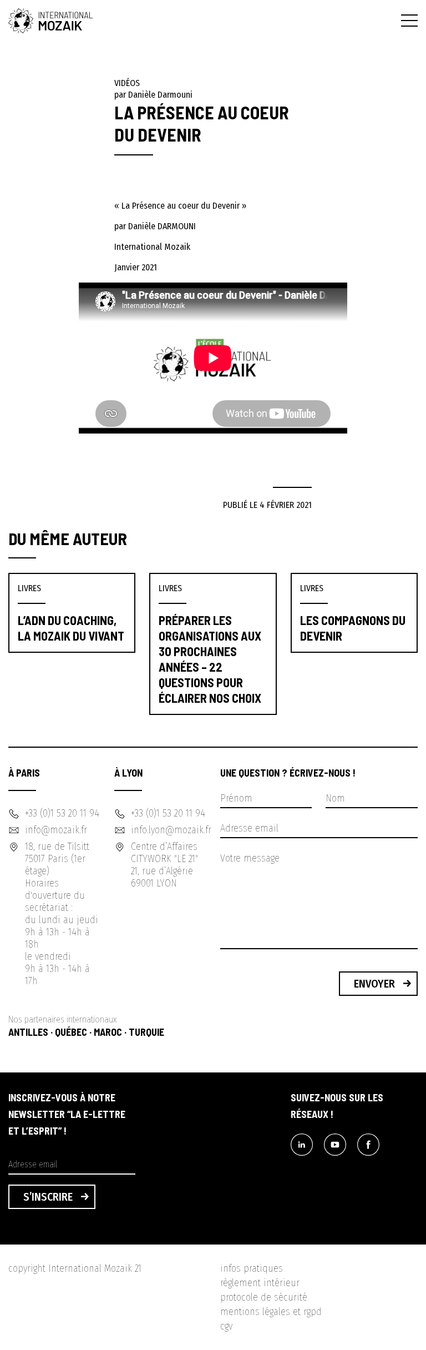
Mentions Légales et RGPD (271, 1312)
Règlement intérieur (260, 1283)
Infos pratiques (251, 1268)
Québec (71, 1032)
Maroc (108, 1032)
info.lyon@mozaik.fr (171, 830)
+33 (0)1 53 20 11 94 (62, 813)
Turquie (146, 1032)
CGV (226, 1326)
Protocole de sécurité (263, 1297)
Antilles (28, 1032)
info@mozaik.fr (56, 830)
